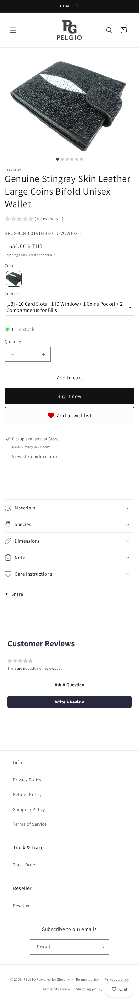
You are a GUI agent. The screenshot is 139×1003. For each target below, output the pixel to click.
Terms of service (56, 989)
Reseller (21, 906)
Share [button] (17, 594)
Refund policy (87, 979)
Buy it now (69, 396)
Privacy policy (117, 979)
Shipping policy (89, 989)
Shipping (11, 255)
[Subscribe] (102, 947)
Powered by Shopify (53, 979)
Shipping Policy (29, 809)
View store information (36, 456)
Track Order (25, 865)
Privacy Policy (27, 780)
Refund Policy (27, 794)
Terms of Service (30, 824)
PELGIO (29, 979)
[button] (13, 30)
